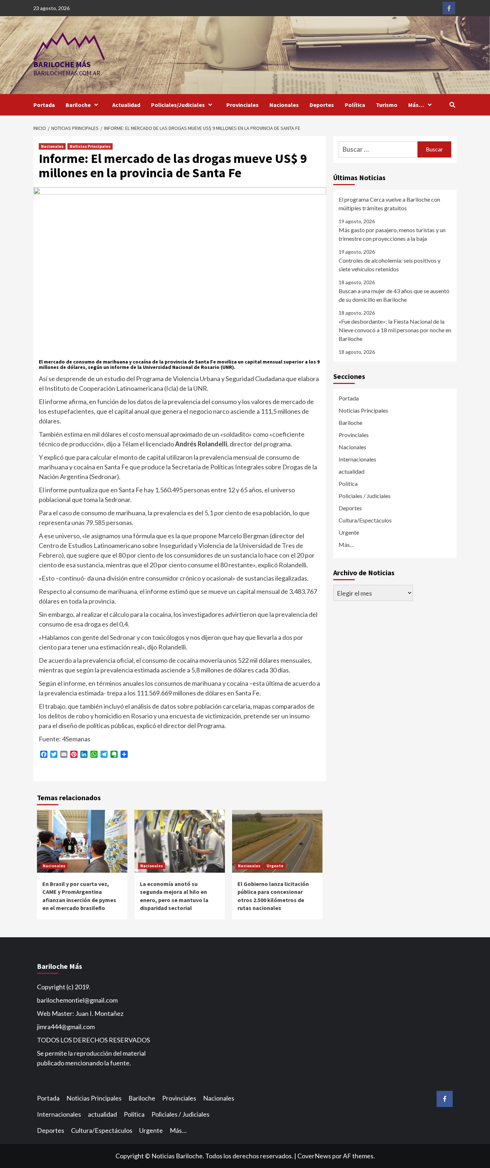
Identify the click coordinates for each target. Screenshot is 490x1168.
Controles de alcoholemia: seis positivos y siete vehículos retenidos (389, 264)
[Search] (452, 105)
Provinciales (242, 104)
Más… (416, 104)
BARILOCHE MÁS (62, 64)
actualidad (351, 471)
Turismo (386, 104)
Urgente (275, 865)
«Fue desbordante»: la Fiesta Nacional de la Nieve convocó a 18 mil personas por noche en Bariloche (395, 330)
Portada (44, 104)
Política (355, 104)
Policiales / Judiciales (365, 495)
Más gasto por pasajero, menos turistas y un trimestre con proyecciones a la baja (392, 234)
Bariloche (78, 104)
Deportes (322, 104)
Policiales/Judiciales (178, 104)
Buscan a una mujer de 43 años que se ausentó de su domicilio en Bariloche (394, 295)
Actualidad (126, 104)
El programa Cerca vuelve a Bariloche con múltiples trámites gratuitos (389, 203)
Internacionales (357, 459)
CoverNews (314, 1156)
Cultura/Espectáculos (365, 520)
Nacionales (284, 104)
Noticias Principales (90, 146)
